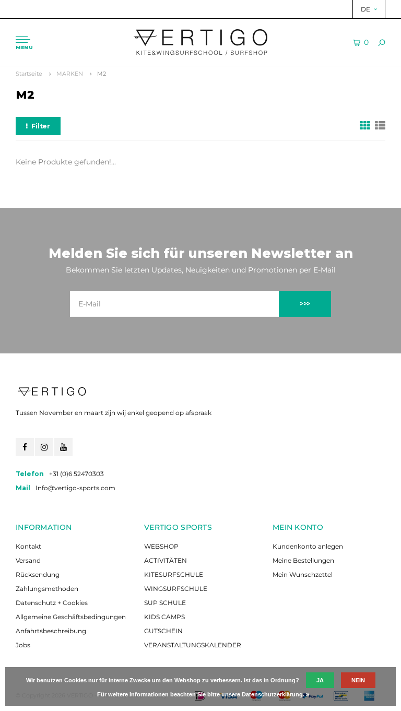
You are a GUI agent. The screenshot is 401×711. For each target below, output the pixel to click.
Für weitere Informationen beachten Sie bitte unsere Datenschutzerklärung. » (203, 694)
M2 (101, 73)
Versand (28, 560)
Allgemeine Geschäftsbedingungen (71, 617)
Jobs (23, 645)
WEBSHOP (161, 546)
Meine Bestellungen (303, 560)
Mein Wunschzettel (303, 574)
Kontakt (28, 546)
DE (365, 9)
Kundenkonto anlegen (308, 546)
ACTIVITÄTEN (165, 560)
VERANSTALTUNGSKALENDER (192, 645)
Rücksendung (38, 574)
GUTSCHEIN (163, 631)
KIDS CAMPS (164, 617)
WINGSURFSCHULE (175, 588)
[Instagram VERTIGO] (44, 447)
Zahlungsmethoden (47, 588)
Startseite (29, 73)
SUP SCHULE (165, 603)
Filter (40, 126)
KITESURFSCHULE (173, 574)
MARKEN (69, 73)
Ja (320, 680)
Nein (358, 680)
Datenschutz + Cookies (52, 603)
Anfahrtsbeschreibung (51, 631)
